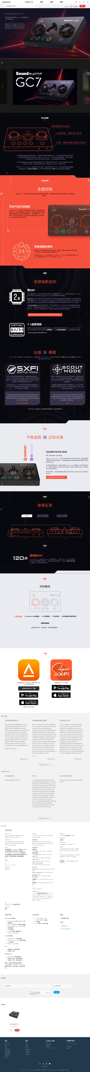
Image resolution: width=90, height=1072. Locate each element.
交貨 (26, 1047)
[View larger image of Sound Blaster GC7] (8, 26)
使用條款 (62, 1069)
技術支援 (27, 1052)
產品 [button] (41, 2)
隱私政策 (43, 1069)
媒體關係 (48, 1046)
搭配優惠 (7, 1056)
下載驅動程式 (64, 926)
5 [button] (44, 109)
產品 (26, 1043)
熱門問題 (27, 1051)
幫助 (61, 2)
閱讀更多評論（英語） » (45, 764)
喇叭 (6, 1046)
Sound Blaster (8, 1044)
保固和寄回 (28, 1049)
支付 (26, 1044)
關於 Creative (49, 1043)
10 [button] (51, 109)
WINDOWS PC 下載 (28, 688)
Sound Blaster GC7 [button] (11, 6)
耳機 (6, 1047)
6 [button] (45, 109)
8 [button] (48, 109)
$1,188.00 (14, 1026)
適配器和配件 (8, 1052)
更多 (11, 1030)
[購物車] (83, 2)
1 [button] (38, 109)
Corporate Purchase (50, 1047)
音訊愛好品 (7, 1054)
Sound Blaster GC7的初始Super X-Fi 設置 (44, 314)
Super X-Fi (29, 2)
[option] (45, 87)
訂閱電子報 (69, 1046)
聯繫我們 (27, 1054)
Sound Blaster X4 (14, 1024)
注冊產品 (69, 1048)
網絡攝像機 (7, 1051)
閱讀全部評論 (23, 759)
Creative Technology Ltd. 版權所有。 (33, 1069)
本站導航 (67, 1069)
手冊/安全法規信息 (66, 928)
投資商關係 (48, 1044)
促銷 (51, 2)
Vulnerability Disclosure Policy (52, 1069)
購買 (17, 1030)
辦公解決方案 (8, 1049)
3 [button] (41, 109)
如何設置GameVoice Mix (55, 477)
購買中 (27, 1046)
